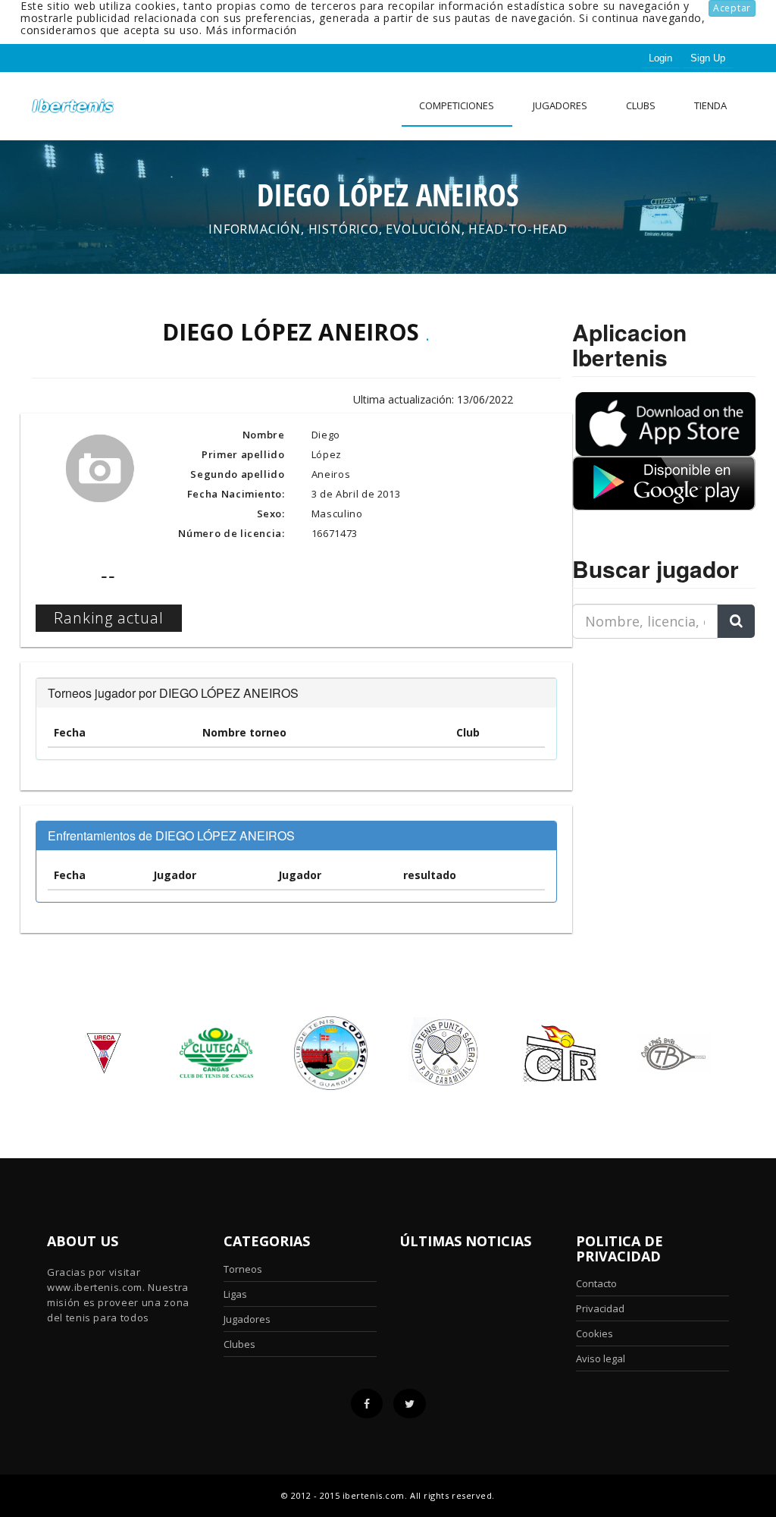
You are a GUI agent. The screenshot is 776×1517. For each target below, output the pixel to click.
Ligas (235, 1294)
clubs (641, 105)
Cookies (594, 1333)
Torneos (243, 1269)
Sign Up (707, 58)
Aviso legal (600, 1358)
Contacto (596, 1283)
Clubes (239, 1344)
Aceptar (732, 8)
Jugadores (560, 105)
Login (660, 58)
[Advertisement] (667, 745)
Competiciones (456, 105)
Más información (251, 30)
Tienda (710, 105)
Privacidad (600, 1308)
